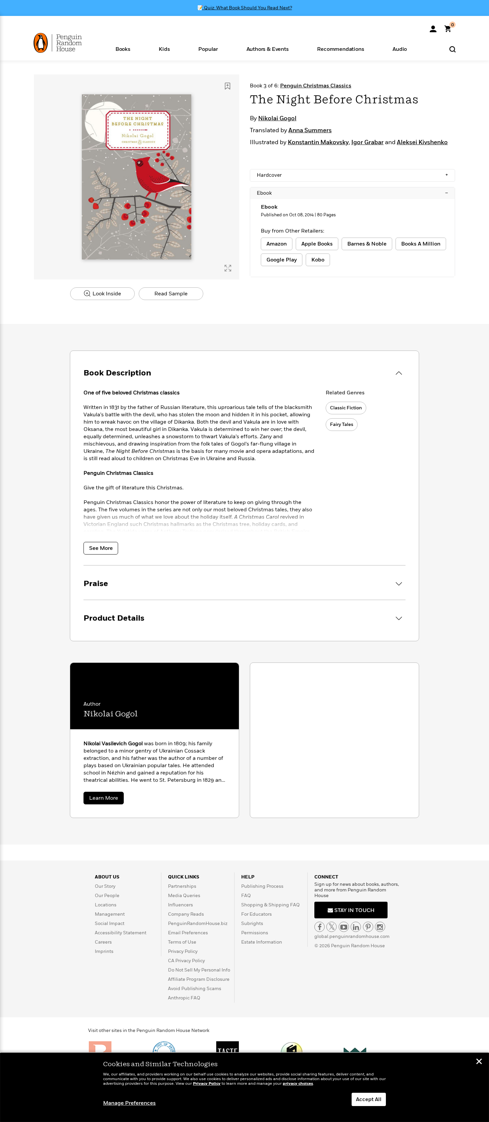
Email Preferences (188, 933)
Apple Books (317, 244)
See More (101, 548)
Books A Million (420, 244)
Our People (107, 895)
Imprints (104, 951)
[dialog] (244, 1087)
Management (110, 914)
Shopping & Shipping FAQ (270, 905)
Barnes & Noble (367, 244)
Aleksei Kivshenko (422, 143)
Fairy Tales (341, 424)
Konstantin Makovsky (318, 143)
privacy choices (298, 1083)
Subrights (252, 923)
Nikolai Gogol (277, 119)
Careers (103, 942)
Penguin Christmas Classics (315, 85)
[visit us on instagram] (380, 927)
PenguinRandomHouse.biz (198, 923)
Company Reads (186, 914)
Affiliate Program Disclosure (199, 979)
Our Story (105, 886)
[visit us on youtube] (344, 927)
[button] (123, 49)
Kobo (317, 259)
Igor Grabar (367, 143)
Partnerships (182, 886)
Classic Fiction (346, 408)
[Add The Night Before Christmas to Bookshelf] (227, 86)
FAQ (246, 895)
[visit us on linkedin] (356, 927)
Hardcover (352, 175)
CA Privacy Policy (186, 961)
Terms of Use (182, 942)
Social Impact (109, 923)
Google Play (281, 259)
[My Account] (433, 27)
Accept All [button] (369, 1099)
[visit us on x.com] (331, 927)
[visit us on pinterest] (368, 927)
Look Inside (106, 293)
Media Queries (184, 895)
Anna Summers (310, 131)
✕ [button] (479, 1062)
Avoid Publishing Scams (194, 988)
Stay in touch (354, 910)
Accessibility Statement (120, 933)
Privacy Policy (183, 951)
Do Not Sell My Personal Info (199, 970)
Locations (105, 905)
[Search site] (452, 49)
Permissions (254, 933)
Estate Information (261, 942)
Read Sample (171, 293)
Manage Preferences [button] (129, 1103)
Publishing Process (262, 886)
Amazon (276, 244)
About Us (107, 877)
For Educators (256, 914)
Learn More (106, 799)
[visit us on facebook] (319, 927)
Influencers (180, 905)
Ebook (352, 193)
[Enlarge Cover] (228, 268)
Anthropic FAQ (184, 998)
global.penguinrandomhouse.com (352, 936)
